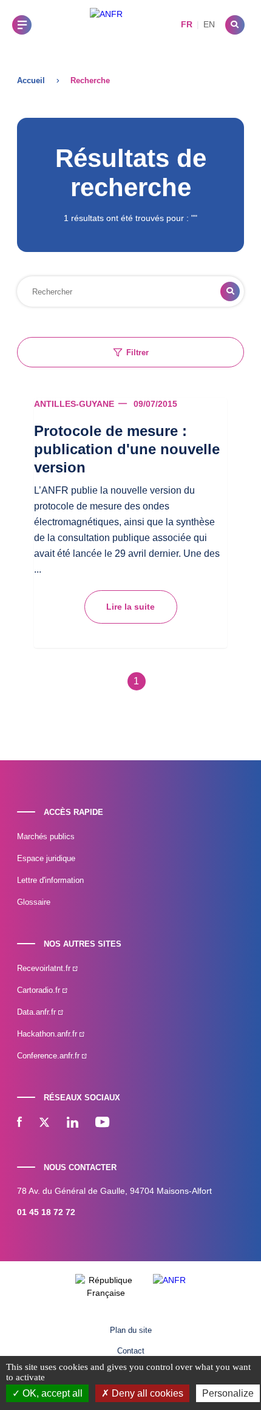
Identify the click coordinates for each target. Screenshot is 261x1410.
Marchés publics (46, 836)
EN (209, 24)
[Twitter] (44, 1123)
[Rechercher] (235, 25)
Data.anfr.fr (37, 1012)
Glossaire (33, 902)
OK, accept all (51, 1393)
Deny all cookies (146, 1393)
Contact (130, 1350)
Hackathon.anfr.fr (48, 1033)
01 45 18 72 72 (46, 1212)
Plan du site (131, 1330)
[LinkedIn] (72, 1123)
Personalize (228, 1393)
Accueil (31, 80)
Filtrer (137, 352)
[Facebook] (19, 1123)
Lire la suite (130, 606)
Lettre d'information (50, 880)
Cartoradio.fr (40, 990)
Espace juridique (46, 858)
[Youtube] (102, 1123)
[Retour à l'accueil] (106, 24)
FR (186, 24)
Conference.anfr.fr (49, 1055)
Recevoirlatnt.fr (45, 968)
